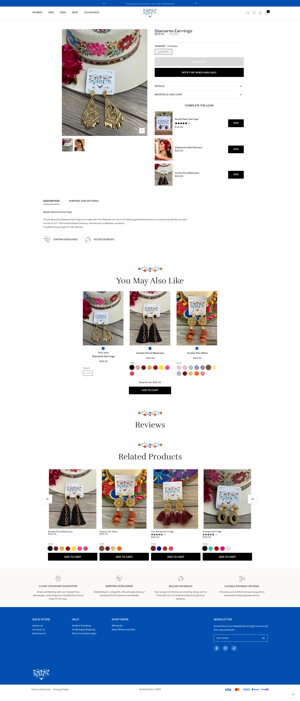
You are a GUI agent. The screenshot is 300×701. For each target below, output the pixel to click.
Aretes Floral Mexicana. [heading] (187, 173)
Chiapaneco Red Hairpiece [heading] (188, 148)
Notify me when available (199, 72)
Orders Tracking (81, 626)
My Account (39, 634)
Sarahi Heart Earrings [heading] (186, 119)
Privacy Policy (60, 690)
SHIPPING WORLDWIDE (65, 239)
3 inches (163, 52)
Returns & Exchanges (84, 634)
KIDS (63, 12)
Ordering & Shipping (83, 630)
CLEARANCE (91, 12)
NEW (75, 12)
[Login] (260, 13)
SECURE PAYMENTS (104, 239)
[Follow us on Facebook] (216, 648)
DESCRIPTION (51, 201)
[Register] (263, 638)
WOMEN (37, 12)
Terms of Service (40, 690)
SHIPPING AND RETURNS (83, 201)
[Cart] (266, 13)
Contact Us (38, 630)
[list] (199, 148)
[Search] (247, 13)
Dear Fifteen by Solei (123, 630)
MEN (51, 12)
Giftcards (117, 626)
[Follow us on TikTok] (234, 648)
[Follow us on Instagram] (225, 648)
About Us (37, 626)
